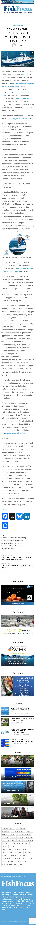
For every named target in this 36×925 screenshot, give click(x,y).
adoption (26, 74)
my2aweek (4, 846)
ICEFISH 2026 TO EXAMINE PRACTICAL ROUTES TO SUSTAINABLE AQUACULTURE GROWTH (22, 730)
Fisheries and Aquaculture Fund (11, 546)
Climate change (6, 831)
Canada (23, 828)
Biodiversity (15, 271)
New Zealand (23, 846)
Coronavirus (29, 831)
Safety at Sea (5, 852)
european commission (25, 834)
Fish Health (20, 837)
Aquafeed (12, 828)
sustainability (11, 861)
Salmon (11, 852)
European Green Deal (21, 98)
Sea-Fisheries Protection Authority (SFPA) (11, 858)
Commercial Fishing (18, 25)
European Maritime (8, 543)
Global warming (28, 837)
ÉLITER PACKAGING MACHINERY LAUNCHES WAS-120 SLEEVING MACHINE (20, 709)
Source (4, 509)
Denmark (4, 538)
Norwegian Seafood (6, 849)
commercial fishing (20, 831)
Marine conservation (28, 840)
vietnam (20, 864)
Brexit (17, 828)
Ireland (19, 840)
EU (17, 834)
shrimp (4, 861)
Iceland (26, 735)
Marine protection (16, 843)
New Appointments (13, 846)
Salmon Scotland (28, 852)
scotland (4, 855)
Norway (30, 846)
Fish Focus (20, 45)
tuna (15, 864)
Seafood (30, 858)
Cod (12, 831)
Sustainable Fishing (21, 861)
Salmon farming (19, 852)
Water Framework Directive (16, 433)
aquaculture (5, 828)
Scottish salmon (12, 855)
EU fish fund (5, 540)
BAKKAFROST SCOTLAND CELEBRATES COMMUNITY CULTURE (22, 719)
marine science (25, 843)
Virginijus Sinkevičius (21, 118)
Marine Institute (6, 843)
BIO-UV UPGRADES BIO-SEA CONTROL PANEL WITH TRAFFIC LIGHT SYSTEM (22, 740)
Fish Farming (5, 837)
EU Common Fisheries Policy (17, 538)
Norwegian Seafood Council (19, 849)
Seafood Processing (19, 714)
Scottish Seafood (21, 855)
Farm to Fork (18, 543)
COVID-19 (4, 834)
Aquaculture (16, 722)
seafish (25, 858)
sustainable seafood (7, 864)
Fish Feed (13, 837)
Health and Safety (6, 840)
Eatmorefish (12, 834)
